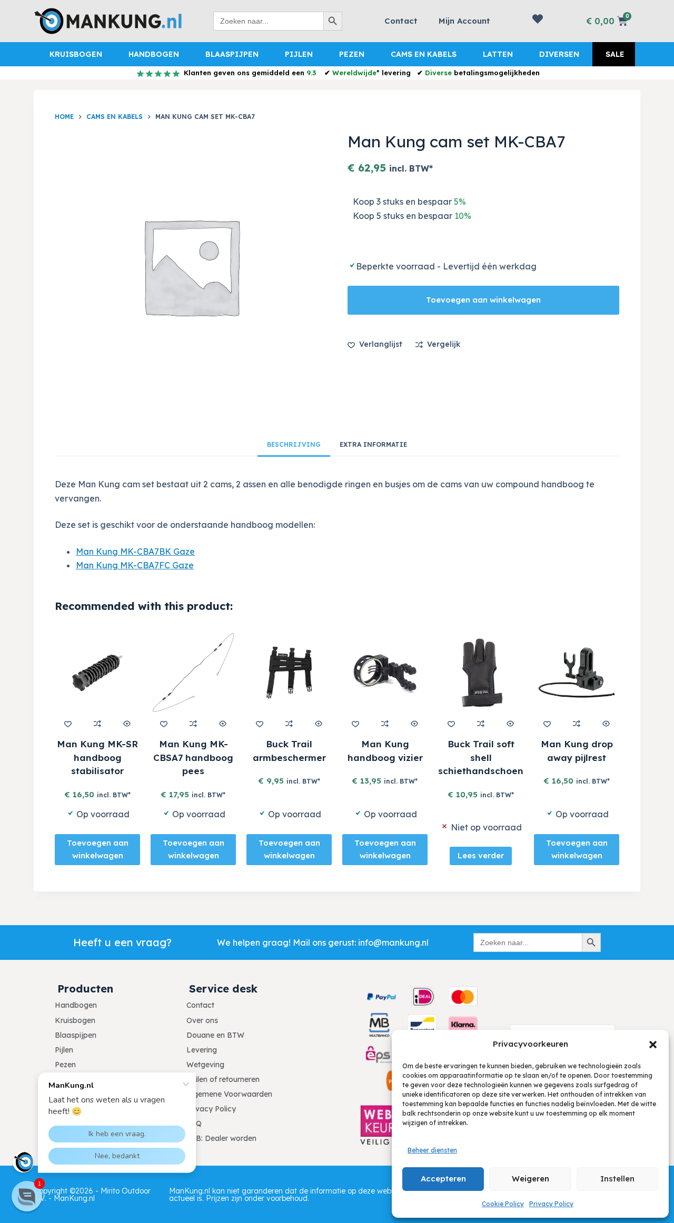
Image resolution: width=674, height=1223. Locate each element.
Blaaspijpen (232, 54)
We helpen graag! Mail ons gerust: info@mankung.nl (323, 942)
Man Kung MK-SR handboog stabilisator (97, 757)
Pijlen (299, 54)
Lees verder (481, 856)
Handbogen (153, 54)
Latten (498, 54)
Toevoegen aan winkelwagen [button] (97, 849)
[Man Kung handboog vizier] (385, 672)
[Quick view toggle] (126, 723)
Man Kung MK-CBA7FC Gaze (135, 565)
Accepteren (443, 1179)
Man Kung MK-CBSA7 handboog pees (193, 757)
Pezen (351, 54)
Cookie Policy (503, 1204)
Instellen (617, 1179)
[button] (653, 1044)
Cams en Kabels (424, 54)
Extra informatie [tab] (373, 444)
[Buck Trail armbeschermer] (289, 672)
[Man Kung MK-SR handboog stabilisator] (97, 672)
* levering (371, 72)
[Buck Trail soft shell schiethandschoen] (480, 672)
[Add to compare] (97, 723)
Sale (615, 54)
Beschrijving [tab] (294, 444)
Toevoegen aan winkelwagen (483, 300)
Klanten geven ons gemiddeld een (249, 72)
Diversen (559, 54)
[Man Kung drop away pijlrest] (576, 672)
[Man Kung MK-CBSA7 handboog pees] (193, 672)
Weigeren (530, 1179)
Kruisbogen (75, 54)
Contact (401, 21)
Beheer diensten (432, 1150)
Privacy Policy (551, 1204)
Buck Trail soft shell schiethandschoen (480, 757)
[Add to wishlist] (68, 723)
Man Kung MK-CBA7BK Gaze (135, 551)
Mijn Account (464, 21)
